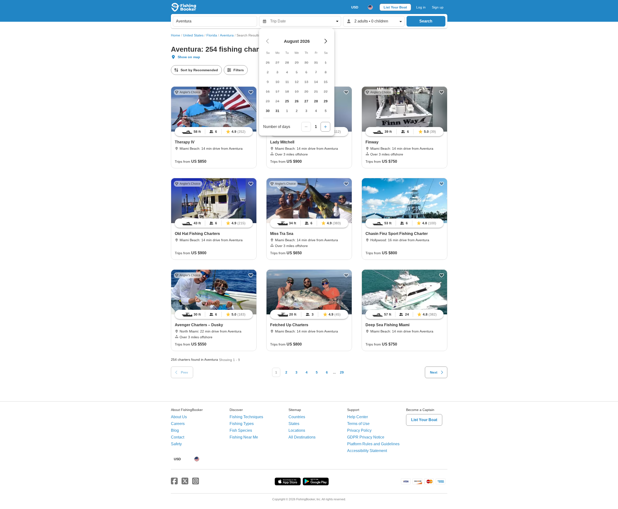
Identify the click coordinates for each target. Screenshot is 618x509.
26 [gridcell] (297, 101)
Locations (296, 430)
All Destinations (302, 437)
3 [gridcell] (306, 111)
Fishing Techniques (246, 417)
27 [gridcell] (306, 101)
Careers (178, 424)
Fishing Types (242, 424)
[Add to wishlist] (251, 92)
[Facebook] (174, 481)
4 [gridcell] (316, 111)
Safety (176, 444)
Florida (211, 35)
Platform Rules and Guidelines (373, 444)
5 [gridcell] (326, 111)
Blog (175, 430)
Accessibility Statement (367, 451)
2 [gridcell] (297, 111)
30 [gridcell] (268, 111)
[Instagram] (195, 481)
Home (175, 35)
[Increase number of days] (325, 127)
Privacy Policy (359, 430)
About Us (179, 417)
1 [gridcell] (287, 111)
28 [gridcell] (316, 101)
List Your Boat (395, 7)
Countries (296, 417)
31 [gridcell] (277, 111)
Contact (177, 437)
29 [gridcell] (326, 101)
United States (193, 35)
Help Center (357, 417)
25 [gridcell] (287, 101)
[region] (214, 131)
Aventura (227, 35)
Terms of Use (358, 424)
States (293, 424)
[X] (185, 481)
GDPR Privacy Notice (365, 437)
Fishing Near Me (244, 437)
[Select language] (370, 7)
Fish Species (241, 430)
